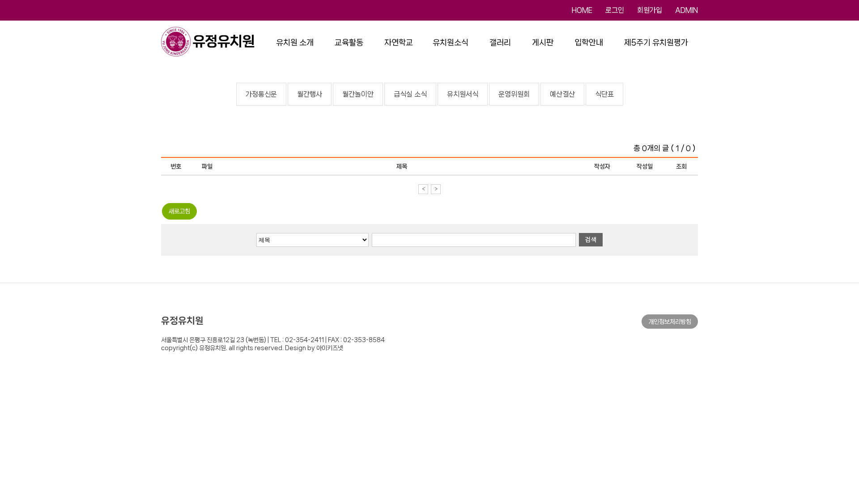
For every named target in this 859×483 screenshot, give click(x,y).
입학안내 (588, 42)
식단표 (604, 94)
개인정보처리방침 (669, 321)
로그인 (614, 10)
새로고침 (179, 211)
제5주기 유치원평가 (656, 42)
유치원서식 (462, 94)
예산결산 (562, 94)
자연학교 (398, 42)
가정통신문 (261, 94)
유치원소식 (450, 42)
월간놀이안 (358, 94)
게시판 (542, 42)
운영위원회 (514, 94)
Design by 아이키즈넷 (314, 348)
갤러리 (500, 42)
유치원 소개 (295, 42)
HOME (582, 10)
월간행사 (309, 94)
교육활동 (349, 42)
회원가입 (649, 10)
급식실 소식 (410, 94)
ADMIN (686, 10)
